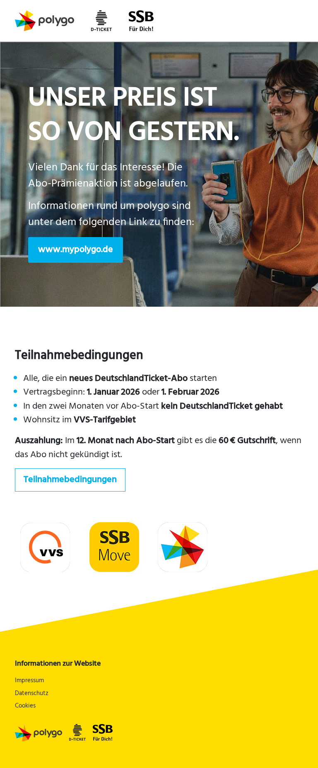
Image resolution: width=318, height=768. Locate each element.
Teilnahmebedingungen (70, 479)
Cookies (25, 706)
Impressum (29, 681)
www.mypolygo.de (75, 249)
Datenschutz (31, 693)
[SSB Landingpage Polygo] (36, 733)
